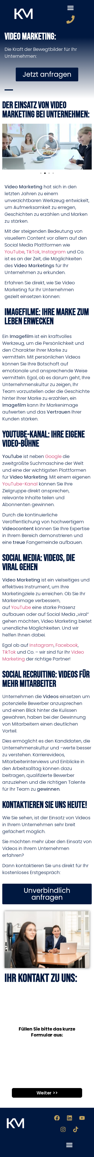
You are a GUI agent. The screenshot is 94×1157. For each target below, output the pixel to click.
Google (53, 456)
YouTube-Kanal (20, 484)
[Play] (47, 147)
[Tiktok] (75, 1129)
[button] (70, 8)
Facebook (66, 645)
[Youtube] (82, 1118)
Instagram (54, 252)
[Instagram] (63, 1129)
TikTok (33, 252)
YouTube (14, 252)
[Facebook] (57, 1118)
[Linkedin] (69, 1118)
